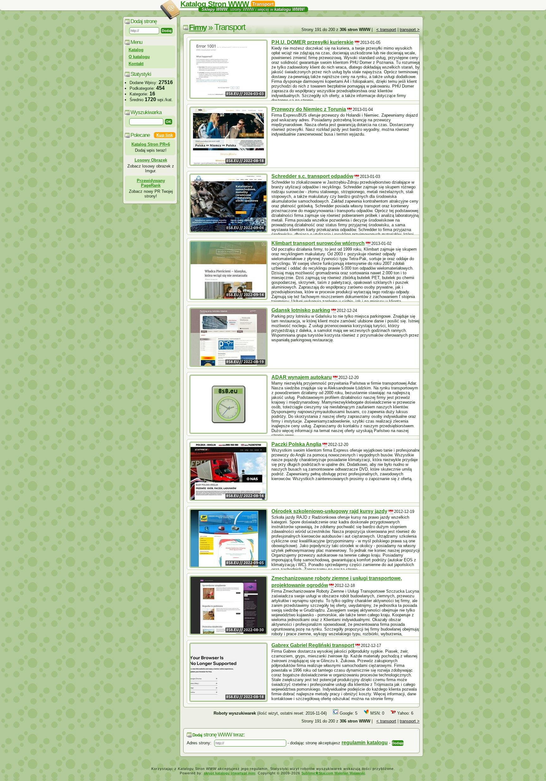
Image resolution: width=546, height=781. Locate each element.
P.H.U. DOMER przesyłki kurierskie (312, 42)
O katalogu (139, 56)
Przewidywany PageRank (151, 183)
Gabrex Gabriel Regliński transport (312, 645)
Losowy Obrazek (151, 160)
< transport (386, 29)
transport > (410, 29)
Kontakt (136, 63)
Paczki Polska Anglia (296, 444)
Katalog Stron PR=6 (150, 144)
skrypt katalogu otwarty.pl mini (229, 773)
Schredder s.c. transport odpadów (312, 176)
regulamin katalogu (365, 742)
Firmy (197, 27)
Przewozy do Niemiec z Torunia (308, 109)
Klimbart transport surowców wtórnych (318, 243)
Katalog (136, 49)
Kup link (164, 135)
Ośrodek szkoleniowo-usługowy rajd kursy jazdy (329, 511)
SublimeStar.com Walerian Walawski (333, 773)
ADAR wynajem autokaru (301, 377)
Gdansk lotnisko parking (300, 310)
